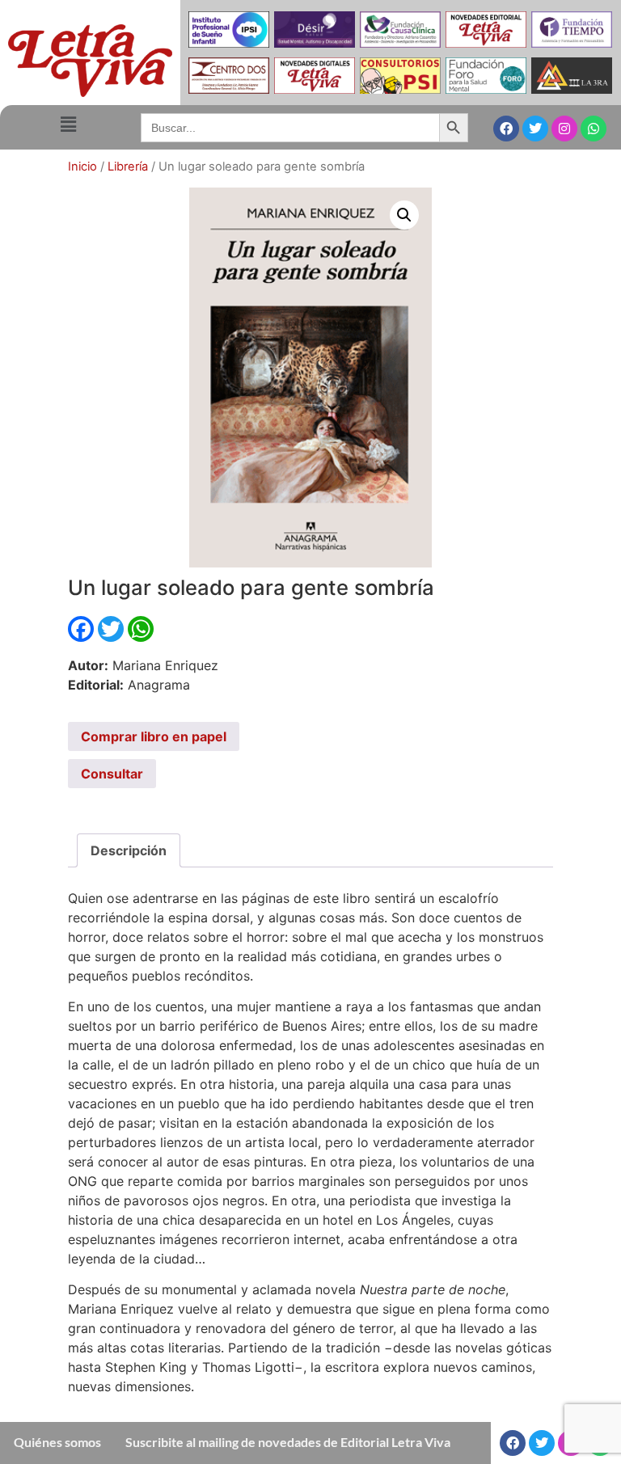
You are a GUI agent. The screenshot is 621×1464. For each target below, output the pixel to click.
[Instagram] (564, 128)
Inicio (82, 166)
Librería (128, 166)
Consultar (112, 774)
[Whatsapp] (593, 128)
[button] (68, 124)
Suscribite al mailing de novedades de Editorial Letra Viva (287, 1441)
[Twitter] (535, 128)
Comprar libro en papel (153, 736)
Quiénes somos (57, 1441)
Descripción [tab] (129, 850)
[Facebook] (506, 128)
